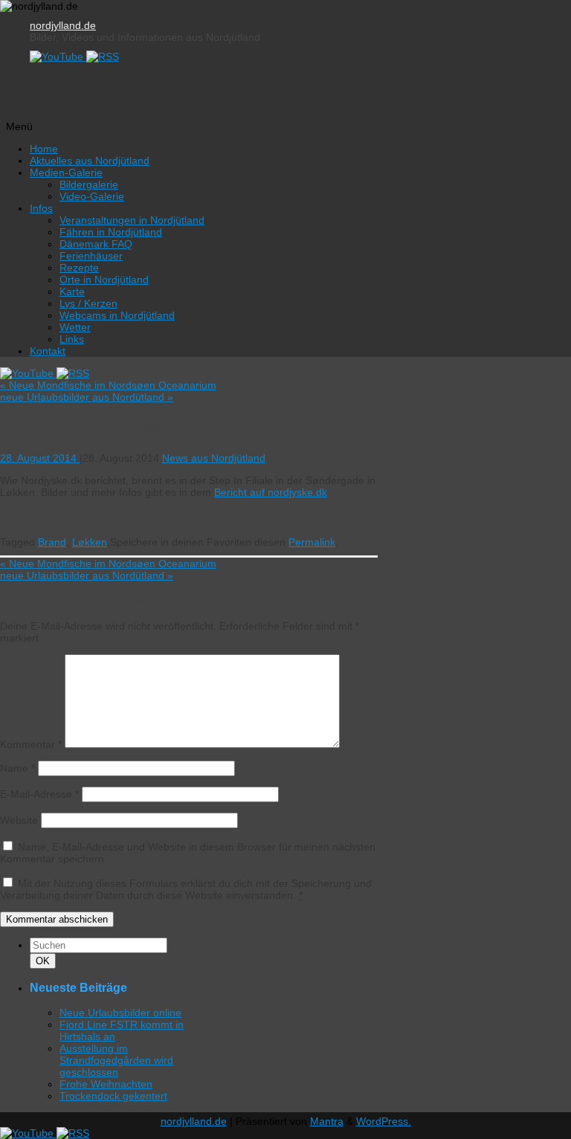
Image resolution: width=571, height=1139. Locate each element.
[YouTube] (58, 56)
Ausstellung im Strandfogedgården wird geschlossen (116, 1060)
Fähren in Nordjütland (110, 232)
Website (19, 820)
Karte (72, 291)
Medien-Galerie (66, 172)
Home (44, 149)
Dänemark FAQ (95, 244)
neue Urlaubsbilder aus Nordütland (86, 397)
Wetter (75, 327)
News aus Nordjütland (213, 458)
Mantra (326, 1121)
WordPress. (383, 1121)
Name (17, 768)
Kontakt (47, 351)
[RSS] (102, 56)
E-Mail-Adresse (39, 794)
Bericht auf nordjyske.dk (270, 492)
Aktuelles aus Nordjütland (89, 161)
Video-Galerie (91, 196)
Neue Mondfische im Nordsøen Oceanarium (108, 385)
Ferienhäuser (91, 256)
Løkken (89, 542)
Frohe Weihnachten (105, 1084)
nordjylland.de (63, 25)
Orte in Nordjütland (104, 279)
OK (45, 961)
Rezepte (79, 268)
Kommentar (31, 744)
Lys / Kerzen (88, 303)
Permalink (311, 542)
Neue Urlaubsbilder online (120, 1013)
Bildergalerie (88, 184)
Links (71, 339)
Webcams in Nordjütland (117, 315)
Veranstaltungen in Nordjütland (131, 220)
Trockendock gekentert (113, 1096)
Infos (41, 208)
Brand (52, 542)
